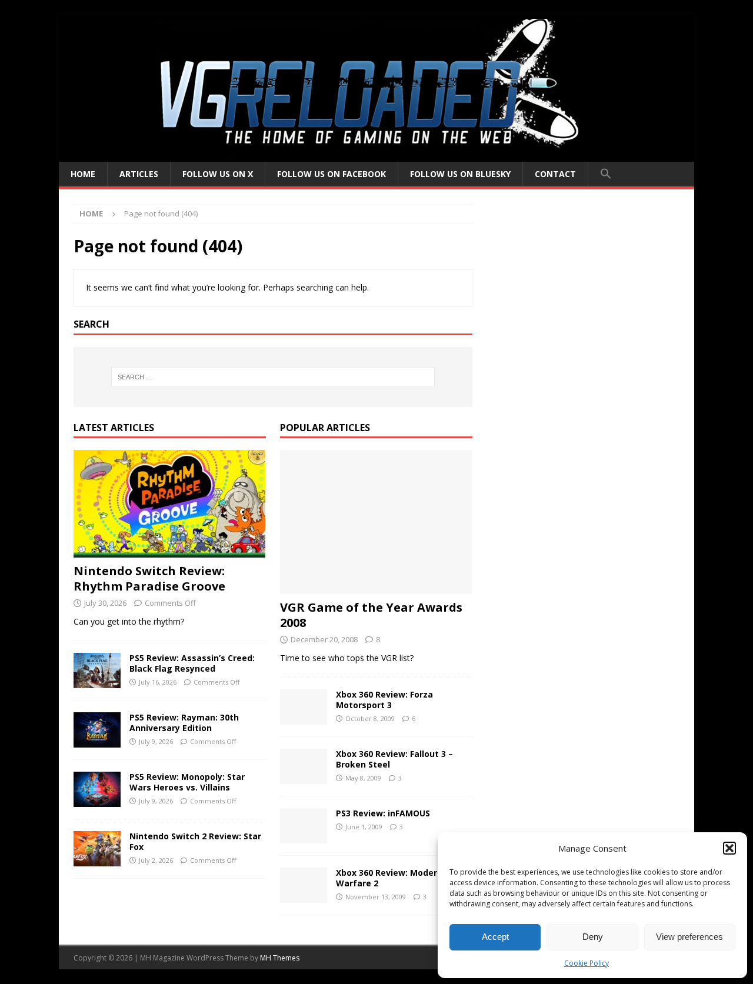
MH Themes (279, 958)
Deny (592, 937)
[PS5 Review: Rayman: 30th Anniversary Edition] (97, 730)
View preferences (689, 937)
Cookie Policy (586, 963)
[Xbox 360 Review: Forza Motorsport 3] (303, 707)
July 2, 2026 (156, 860)
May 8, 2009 (363, 777)
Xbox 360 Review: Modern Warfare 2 (389, 878)
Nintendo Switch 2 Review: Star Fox (195, 841)
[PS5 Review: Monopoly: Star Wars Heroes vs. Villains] (97, 789)
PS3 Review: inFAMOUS (383, 813)
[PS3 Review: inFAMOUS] (303, 825)
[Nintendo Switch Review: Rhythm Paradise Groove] (170, 504)
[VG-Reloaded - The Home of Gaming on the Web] (376, 155)
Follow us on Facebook (331, 173)
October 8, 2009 (370, 718)
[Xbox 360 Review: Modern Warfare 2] (303, 885)
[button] (729, 848)
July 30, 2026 (105, 603)
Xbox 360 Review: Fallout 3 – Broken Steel (394, 759)
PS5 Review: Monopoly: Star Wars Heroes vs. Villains (187, 782)
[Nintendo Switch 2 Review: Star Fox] (97, 848)
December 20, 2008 (324, 639)
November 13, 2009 (375, 896)
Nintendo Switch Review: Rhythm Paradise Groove (149, 578)
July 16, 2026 (157, 682)
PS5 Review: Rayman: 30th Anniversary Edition (184, 722)
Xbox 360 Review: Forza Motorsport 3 (384, 700)
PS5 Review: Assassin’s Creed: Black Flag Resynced (192, 663)
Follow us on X (217, 173)
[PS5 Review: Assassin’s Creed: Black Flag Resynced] (97, 670)
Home (83, 173)
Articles (138, 173)
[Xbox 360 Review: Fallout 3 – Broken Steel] (303, 766)
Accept (495, 937)
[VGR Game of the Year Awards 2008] (376, 522)
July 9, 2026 (156, 741)
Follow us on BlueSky (460, 173)
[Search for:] (273, 377)
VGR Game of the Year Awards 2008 (371, 615)
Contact (555, 173)
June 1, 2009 (363, 826)
